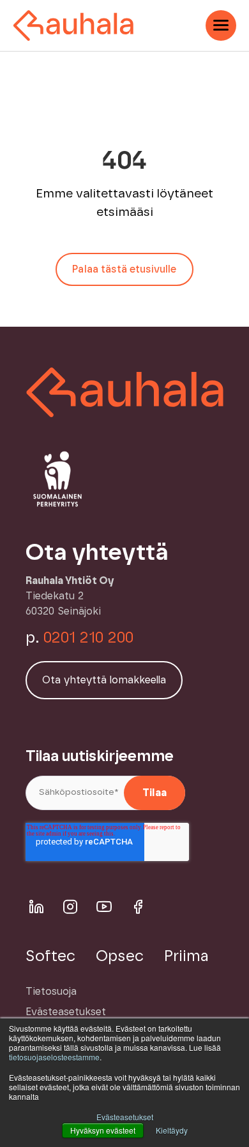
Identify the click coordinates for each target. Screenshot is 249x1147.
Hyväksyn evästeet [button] (102, 1130)
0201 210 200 (88, 638)
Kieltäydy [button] (172, 1130)
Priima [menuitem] (186, 956)
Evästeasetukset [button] (124, 1116)
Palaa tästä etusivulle (124, 269)
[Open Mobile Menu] (221, 25)
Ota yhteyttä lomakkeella (104, 680)
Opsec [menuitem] (120, 956)
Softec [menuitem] (50, 956)
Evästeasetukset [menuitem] (66, 1012)
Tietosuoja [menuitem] (51, 992)
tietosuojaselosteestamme (54, 1056)
